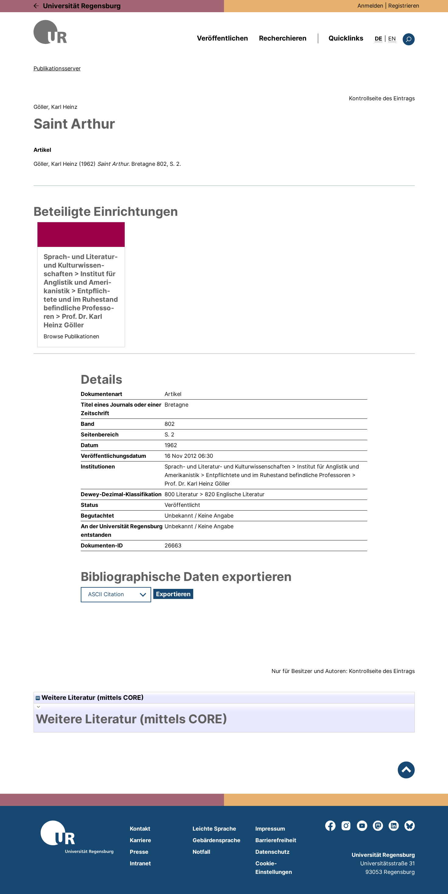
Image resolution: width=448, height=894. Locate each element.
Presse (139, 852)
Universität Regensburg (82, 6)
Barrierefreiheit (275, 840)
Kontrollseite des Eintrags (382, 98)
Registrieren (403, 5)
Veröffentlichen (222, 38)
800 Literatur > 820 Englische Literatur (215, 494)
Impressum (270, 828)
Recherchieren (283, 38)
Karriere (140, 840)
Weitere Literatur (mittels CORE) (92, 697)
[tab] (224, 719)
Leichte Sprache (214, 828)
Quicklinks (346, 38)
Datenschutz (272, 852)
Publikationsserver (57, 68)
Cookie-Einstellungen (273, 867)
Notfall (201, 852)
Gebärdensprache (216, 840)
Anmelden (370, 5)
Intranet (140, 863)
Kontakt (140, 828)
